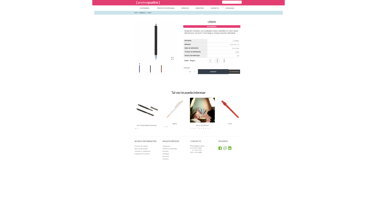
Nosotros (165, 156)
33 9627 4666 (197, 148)
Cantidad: (187, 68)
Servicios (165, 151)
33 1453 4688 (197, 152)
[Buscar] (232, 2)
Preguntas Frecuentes (142, 154)
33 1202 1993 (197, 150)
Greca (174, 124)
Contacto (165, 159)
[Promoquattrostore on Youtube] (229, 148)
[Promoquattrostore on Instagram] (225, 148)
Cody (230, 124)
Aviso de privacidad (141, 148)
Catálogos (165, 154)
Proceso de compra (141, 146)
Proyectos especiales (169, 148)
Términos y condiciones (142, 151)
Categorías (166, 146)
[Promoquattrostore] (148, 2)
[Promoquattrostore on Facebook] (220, 148)
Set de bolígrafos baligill (147, 125)
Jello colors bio (202, 125)
